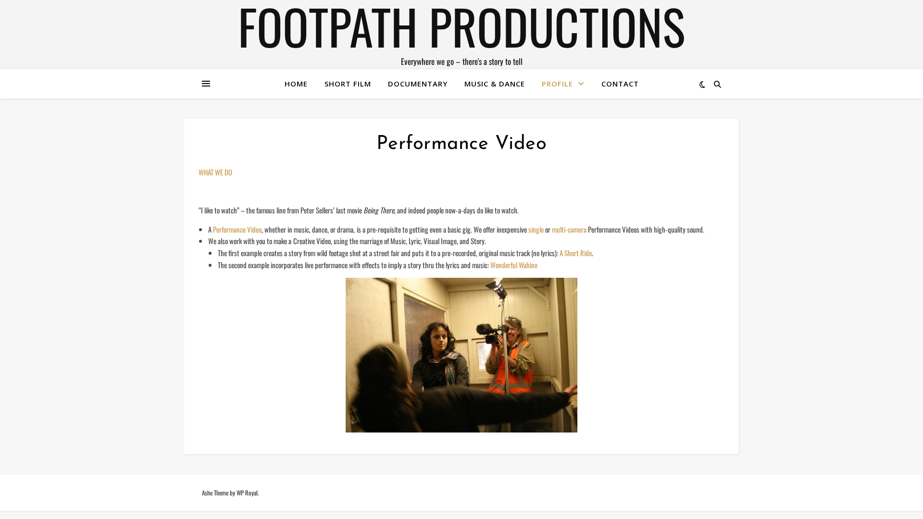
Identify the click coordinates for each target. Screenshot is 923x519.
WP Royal (247, 492)
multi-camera (569, 229)
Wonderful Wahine (514, 265)
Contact (620, 83)
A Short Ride (576, 252)
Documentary (418, 83)
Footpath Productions (461, 26)
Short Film (347, 83)
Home (296, 83)
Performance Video (237, 229)
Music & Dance (494, 83)
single (536, 229)
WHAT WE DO (215, 172)
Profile (557, 83)
